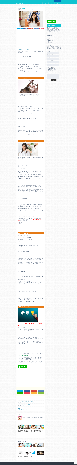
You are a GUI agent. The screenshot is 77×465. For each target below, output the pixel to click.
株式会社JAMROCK (23, 369)
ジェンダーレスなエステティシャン (26, 405)
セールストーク (20, 409)
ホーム (39, 3)
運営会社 (57, 3)
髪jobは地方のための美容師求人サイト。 (24, 348)
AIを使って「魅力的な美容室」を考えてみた (27, 401)
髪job (45, 3)
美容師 (26, 409)
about (51, 3)
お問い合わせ (57, 0)
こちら (56, 45)
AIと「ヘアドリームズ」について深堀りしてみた (28, 399)
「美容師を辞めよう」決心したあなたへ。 (27, 404)
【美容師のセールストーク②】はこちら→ (24, 49)
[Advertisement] (31, 35)
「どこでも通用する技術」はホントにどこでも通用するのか (29, 402)
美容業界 (19, 397)
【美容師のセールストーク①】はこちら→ (24, 47)
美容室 (23, 409)
